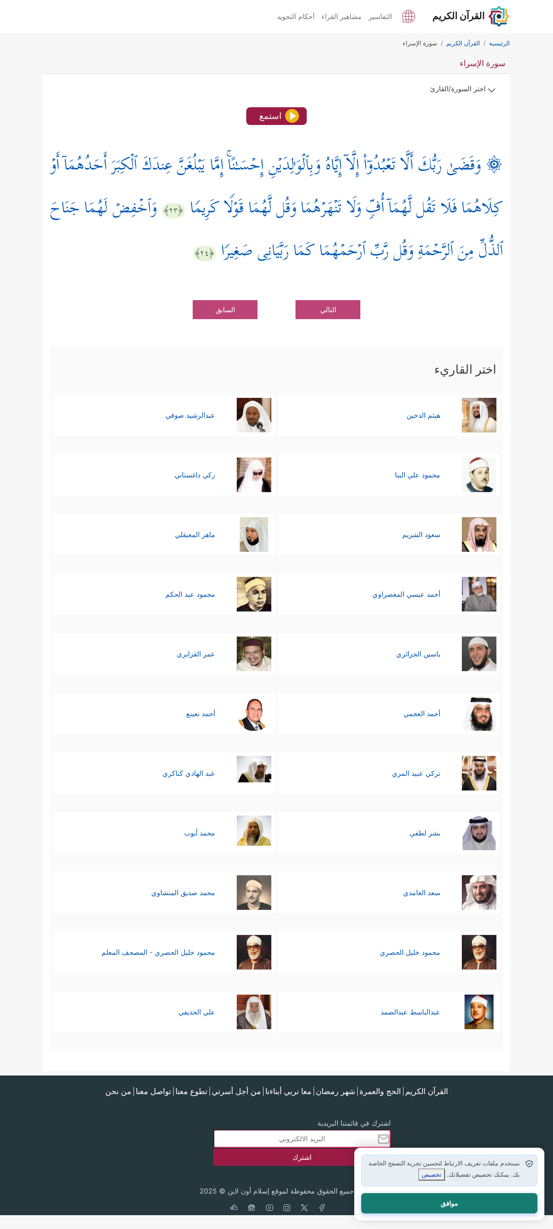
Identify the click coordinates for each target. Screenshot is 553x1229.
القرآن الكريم (426, 1091)
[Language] (408, 15)
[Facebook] (322, 1208)
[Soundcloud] (233, 1208)
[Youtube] (269, 1208)
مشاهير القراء (341, 16)
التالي (328, 309)
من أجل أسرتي (236, 1091)
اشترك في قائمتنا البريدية (354, 1123)
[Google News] (251, 1208)
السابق (225, 309)
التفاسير (380, 16)
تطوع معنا (191, 1091)
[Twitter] (304, 1208)
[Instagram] (286, 1208)
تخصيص (432, 1174)
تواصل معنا (153, 1091)
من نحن (118, 1091)
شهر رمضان (335, 1091)
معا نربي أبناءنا (288, 1091)
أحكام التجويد (296, 16)
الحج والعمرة (380, 1091)
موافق (449, 1203)
